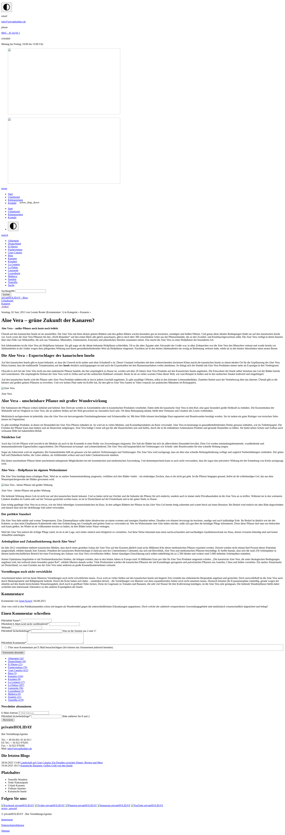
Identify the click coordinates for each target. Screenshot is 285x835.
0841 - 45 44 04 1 (10, 32)
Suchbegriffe (8, 291)
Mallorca (12, 276)
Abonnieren (8, 720)
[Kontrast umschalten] (6, 7)
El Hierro (13, 246)
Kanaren (12, 258)
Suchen (6, 294)
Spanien (12, 279)
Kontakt (12, 203)
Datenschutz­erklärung (12, 825)
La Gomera (14, 264)
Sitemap (5, 830)
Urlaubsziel (14, 197)
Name (10, 620)
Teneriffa (12, 282)
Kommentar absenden (13, 652)
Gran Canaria (15, 252)
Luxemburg (14, 273)
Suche (11, 285)
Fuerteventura (15, 249)
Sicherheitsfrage (16, 631)
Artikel (5, 306)
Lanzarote (13, 270)
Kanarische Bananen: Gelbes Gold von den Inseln (46, 765)
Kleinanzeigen (15, 200)
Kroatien (12, 261)
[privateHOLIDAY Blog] (142, 116)
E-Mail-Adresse (9, 712)
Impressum (7, 819)
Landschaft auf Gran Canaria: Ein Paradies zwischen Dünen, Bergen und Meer (61, 762)
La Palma (13, 267)
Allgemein (13, 240)
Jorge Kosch (25, 601)
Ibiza (10, 255)
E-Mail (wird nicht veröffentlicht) (25, 624)
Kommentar (13, 642)
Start (10, 194)
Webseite (6, 627)
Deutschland (14, 243)
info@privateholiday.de (13, 21)
